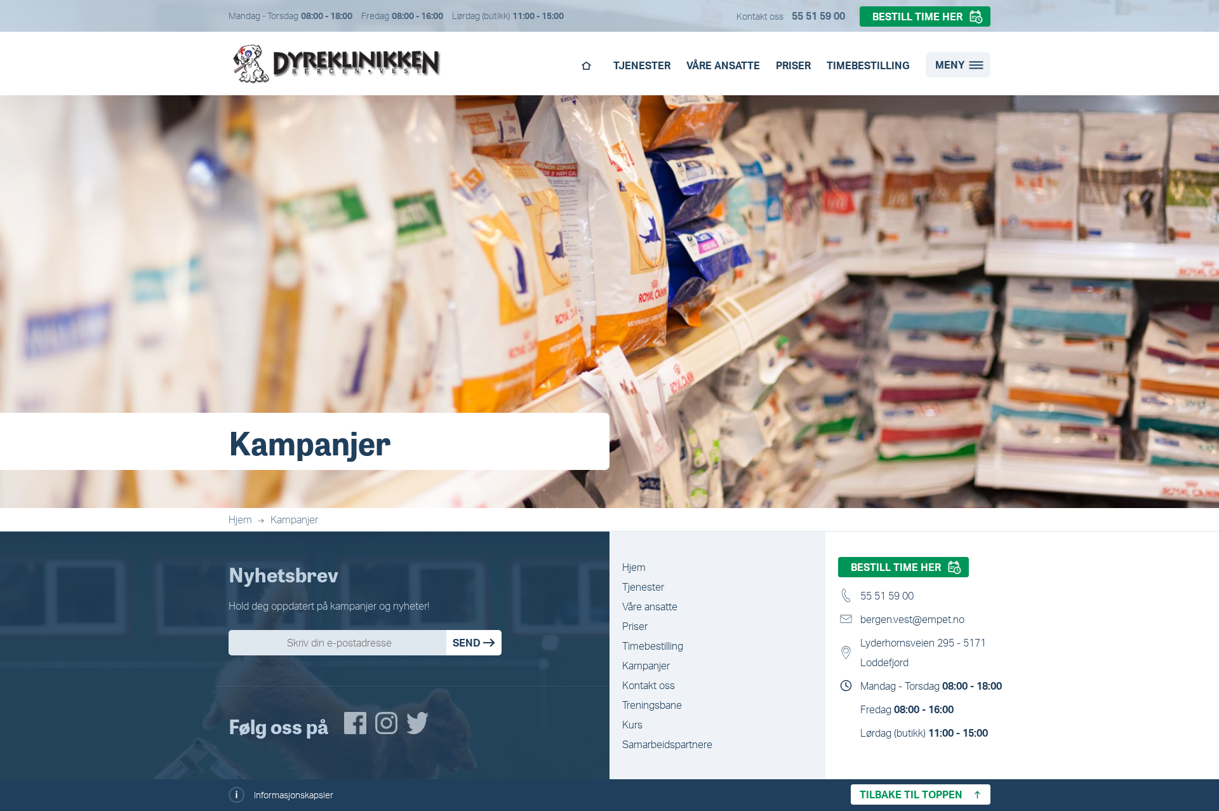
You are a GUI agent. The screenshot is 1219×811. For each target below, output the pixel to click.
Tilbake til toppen (911, 794)
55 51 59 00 (818, 16)
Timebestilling (868, 65)
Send (467, 642)
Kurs (632, 724)
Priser (793, 65)
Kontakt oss (648, 685)
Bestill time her (917, 16)
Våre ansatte (723, 65)
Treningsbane (652, 705)
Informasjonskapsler (293, 794)
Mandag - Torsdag (931, 686)
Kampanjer (294, 519)
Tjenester (641, 65)
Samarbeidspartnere (667, 744)
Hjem (586, 69)
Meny (950, 64)
